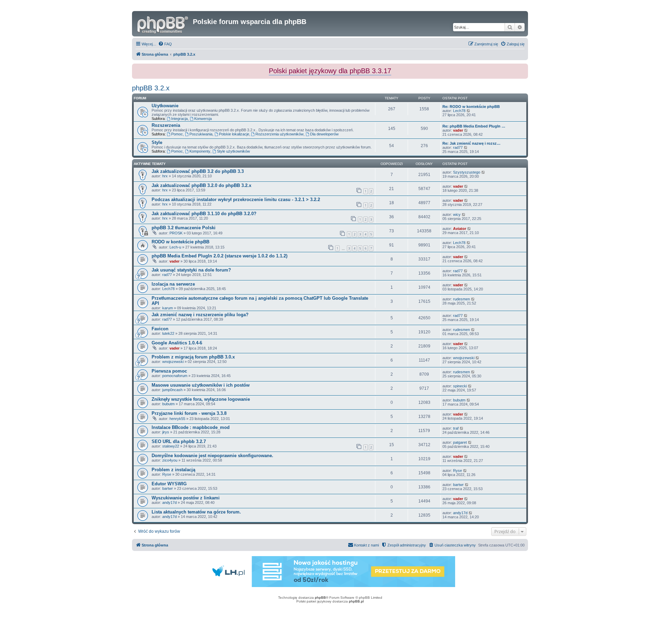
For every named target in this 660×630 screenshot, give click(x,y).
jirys (165, 432)
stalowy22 (170, 446)
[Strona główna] (163, 24)
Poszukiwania (200, 134)
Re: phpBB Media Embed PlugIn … (473, 126)
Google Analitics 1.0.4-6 (177, 342)
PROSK (176, 233)
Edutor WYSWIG (169, 483)
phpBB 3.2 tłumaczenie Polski (184, 227)
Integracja (179, 119)
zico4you (169, 460)
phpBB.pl (356, 601)
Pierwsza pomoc (169, 371)
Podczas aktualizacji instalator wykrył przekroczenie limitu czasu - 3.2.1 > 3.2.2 (236, 199)
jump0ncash (172, 390)
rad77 (458, 147)
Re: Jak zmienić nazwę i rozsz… (471, 143)
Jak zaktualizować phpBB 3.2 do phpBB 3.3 (198, 171)
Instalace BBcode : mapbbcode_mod (191, 427)
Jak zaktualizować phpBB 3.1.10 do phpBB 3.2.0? (204, 213)
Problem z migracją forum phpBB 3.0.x (193, 357)
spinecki (460, 386)
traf (456, 428)
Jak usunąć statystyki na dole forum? (191, 270)
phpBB (320, 597)
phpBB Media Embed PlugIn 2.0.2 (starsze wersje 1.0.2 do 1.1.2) (219, 255)
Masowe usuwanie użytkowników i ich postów (201, 385)
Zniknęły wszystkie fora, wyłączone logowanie (201, 399)
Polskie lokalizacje (234, 134)
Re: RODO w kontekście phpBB (471, 106)
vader (458, 130)
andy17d (169, 502)
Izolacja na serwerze (173, 284)
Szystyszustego (466, 172)
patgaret (460, 442)
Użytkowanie (165, 105)
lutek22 (168, 333)
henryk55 (177, 419)
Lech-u (175, 247)
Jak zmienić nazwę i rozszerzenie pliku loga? (200, 314)
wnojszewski (173, 362)
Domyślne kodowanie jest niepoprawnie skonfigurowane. (212, 455)
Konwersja (203, 119)
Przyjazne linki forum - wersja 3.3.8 (189, 413)
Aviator (459, 228)
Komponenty (199, 151)
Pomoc (177, 134)
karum (167, 308)
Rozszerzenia (166, 125)
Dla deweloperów (324, 134)
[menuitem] (165, 44)
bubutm (168, 404)
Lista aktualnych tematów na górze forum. (196, 512)
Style (157, 142)
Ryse (166, 474)
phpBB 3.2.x (150, 88)
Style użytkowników (233, 151)
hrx (165, 176)
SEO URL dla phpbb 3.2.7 (179, 441)
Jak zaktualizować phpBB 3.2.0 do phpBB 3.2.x (201, 185)
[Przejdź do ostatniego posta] (483, 172)
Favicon (160, 328)
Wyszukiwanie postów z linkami (186, 497)
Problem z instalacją (173, 469)
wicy (457, 214)
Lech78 (459, 111)
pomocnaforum (174, 376)
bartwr (167, 488)
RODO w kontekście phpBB (180, 241)
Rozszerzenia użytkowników (279, 134)
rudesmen (461, 299)
